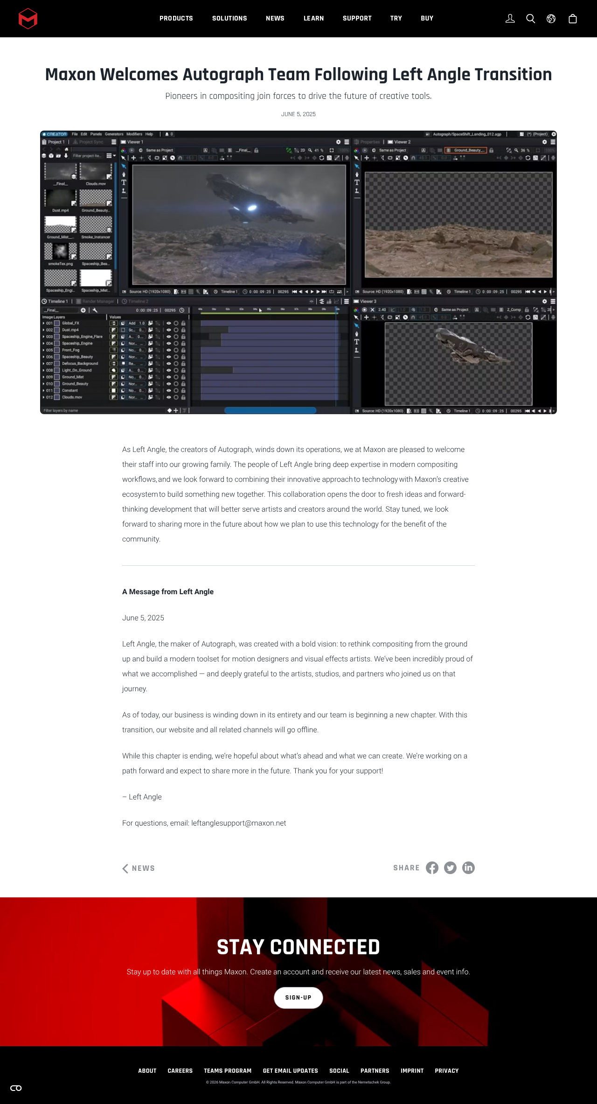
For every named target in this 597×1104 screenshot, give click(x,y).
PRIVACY (447, 1071)
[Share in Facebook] (432, 867)
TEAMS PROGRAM (228, 1071)
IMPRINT (412, 1071)
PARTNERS (375, 1071)
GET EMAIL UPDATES (291, 1071)
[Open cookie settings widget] (16, 1088)
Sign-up (298, 997)
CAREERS (180, 1071)
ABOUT (147, 1071)
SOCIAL (339, 1071)
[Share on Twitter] (450, 867)
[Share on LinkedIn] (468, 867)
